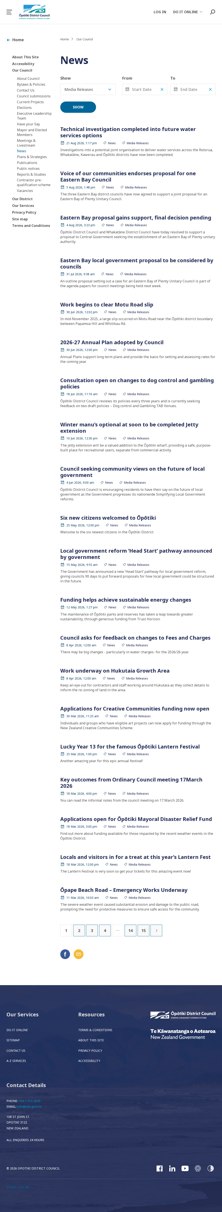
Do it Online (17, 1030)
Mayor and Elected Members (32, 132)
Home (18, 39)
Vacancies (25, 190)
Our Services (23, 205)
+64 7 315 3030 (30, 1101)
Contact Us (25, 90)
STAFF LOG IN (18, 1187)
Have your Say (28, 124)
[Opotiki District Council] (182, 1015)
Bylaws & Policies (31, 84)
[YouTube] (185, 1168)
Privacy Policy (24, 212)
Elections (24, 107)
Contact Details (26, 1085)
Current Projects (30, 102)
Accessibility (23, 63)
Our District (22, 199)
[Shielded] (210, 1168)
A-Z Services (16, 1061)
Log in (160, 12)
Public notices (28, 168)
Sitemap (13, 1040)
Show (65, 78)
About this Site (91, 1040)
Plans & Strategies (32, 156)
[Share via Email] (78, 954)
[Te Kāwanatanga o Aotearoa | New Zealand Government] (182, 1034)
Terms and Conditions (31, 225)
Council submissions (34, 96)
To (172, 78)
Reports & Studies (31, 174)
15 (143, 930)
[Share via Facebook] (65, 954)
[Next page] (156, 930)
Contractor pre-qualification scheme (34, 182)
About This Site (25, 57)
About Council (28, 78)
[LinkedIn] (172, 1168)
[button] (9, 12)
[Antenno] (198, 1168)
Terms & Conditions (95, 1030)
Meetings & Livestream (26, 143)
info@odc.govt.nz (29, 1106)
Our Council (22, 70)
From (127, 78)
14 (130, 930)
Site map (20, 219)
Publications (27, 162)
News (21, 151)
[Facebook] (159, 1168)
